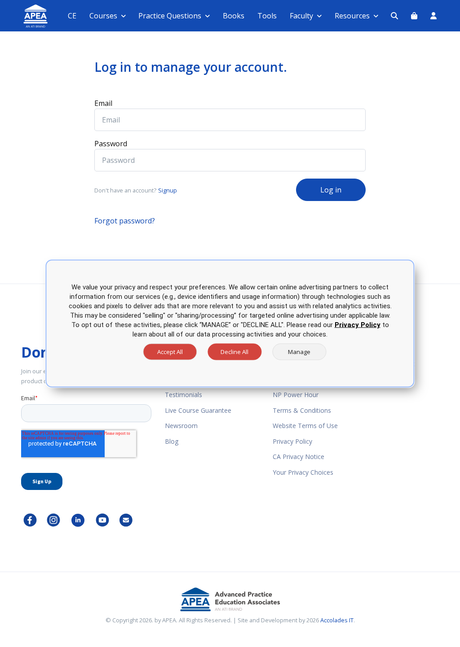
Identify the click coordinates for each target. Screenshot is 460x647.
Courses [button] (103, 16)
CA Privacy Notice (298, 456)
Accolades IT (337, 620)
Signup (167, 190)
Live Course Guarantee (198, 410)
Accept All (170, 352)
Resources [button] (352, 16)
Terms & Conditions (302, 410)
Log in (330, 190)
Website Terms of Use (305, 425)
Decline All (234, 352)
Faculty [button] (301, 16)
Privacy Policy (292, 441)
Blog (171, 441)
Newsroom (181, 425)
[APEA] (25, 16)
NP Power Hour (295, 394)
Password (110, 144)
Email (103, 103)
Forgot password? (124, 221)
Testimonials (183, 394)
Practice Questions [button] (169, 16)
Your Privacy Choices (303, 472)
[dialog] (230, 323)
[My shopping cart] (414, 15)
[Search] (394, 15)
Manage (299, 352)
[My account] (433, 15)
